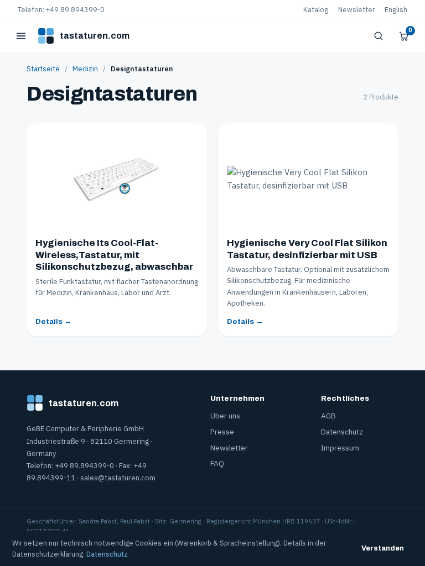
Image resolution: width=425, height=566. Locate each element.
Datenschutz (342, 432)
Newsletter (356, 9)
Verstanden (382, 548)
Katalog (315, 9)
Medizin (85, 68)
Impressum (340, 448)
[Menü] (21, 36)
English (396, 9)
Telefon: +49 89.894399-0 (61, 9)
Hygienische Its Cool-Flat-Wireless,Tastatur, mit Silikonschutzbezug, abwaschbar (114, 254)
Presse (222, 432)
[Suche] (378, 36)
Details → (53, 321)
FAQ (217, 463)
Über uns (225, 416)
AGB (328, 416)
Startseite (43, 68)
